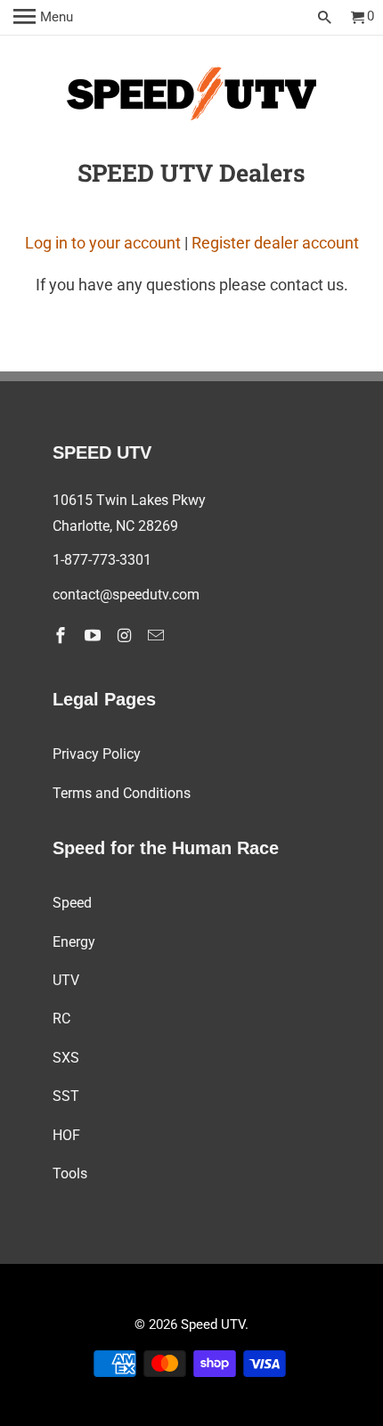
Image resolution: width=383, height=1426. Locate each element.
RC (61, 1018)
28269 (158, 525)
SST (66, 1096)
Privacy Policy (97, 754)
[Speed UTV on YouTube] (94, 635)
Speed (72, 902)
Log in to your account (103, 242)
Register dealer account (275, 242)
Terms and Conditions (122, 793)
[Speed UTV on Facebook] (62, 635)
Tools (70, 1173)
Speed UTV (213, 1324)
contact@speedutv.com (126, 594)
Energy (74, 941)
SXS (66, 1057)
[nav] (43, 18)
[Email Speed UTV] (157, 635)
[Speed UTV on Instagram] (125, 635)
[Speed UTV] (191, 97)
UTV (66, 980)
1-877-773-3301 (102, 559)
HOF (66, 1135)
